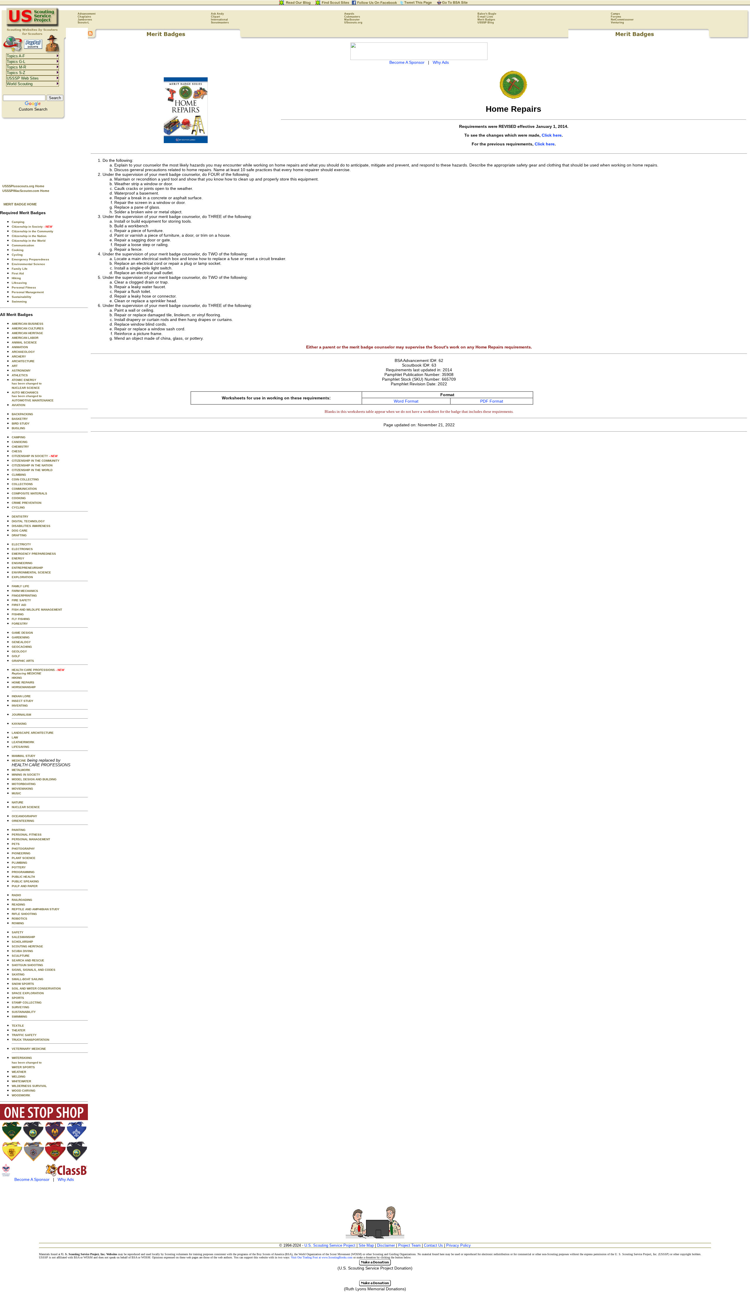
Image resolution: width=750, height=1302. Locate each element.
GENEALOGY (21, 642)
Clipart (215, 16)
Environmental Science (28, 264)
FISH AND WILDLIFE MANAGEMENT (37, 609)
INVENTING (20, 705)
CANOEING (20, 442)
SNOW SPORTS (23, 983)
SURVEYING (20, 1007)
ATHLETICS (20, 375)
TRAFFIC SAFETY (24, 1035)
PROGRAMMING (23, 872)
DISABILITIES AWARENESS (31, 526)
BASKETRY (20, 418)
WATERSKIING (22, 1057)
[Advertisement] (44, 149)
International (219, 19)
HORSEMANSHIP (24, 687)
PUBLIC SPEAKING (25, 881)
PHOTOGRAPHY (23, 848)
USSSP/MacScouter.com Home (25, 191)
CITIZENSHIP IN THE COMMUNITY (35, 460)
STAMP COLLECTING (27, 1002)
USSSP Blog (486, 22)
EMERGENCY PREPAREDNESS (34, 553)
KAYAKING (19, 723)
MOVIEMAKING (22, 788)
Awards (349, 13)
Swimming (19, 301)
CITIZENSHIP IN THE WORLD (32, 470)
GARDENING (21, 637)
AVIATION (18, 405)
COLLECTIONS (22, 484)
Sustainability (21, 296)
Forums (616, 16)
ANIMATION (20, 347)
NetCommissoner (622, 19)
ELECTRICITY (21, 544)
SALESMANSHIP (23, 937)
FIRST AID (19, 605)
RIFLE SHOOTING (24, 913)
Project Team (409, 1245)
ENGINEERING (22, 563)
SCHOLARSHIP (22, 941)
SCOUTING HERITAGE (27, 946)
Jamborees (85, 19)
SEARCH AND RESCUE (28, 960)
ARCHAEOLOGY (23, 351)
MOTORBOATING (24, 784)
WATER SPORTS (23, 1067)
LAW (15, 737)
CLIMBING (19, 474)
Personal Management (28, 292)
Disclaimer (386, 1245)
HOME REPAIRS (23, 682)
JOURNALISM (21, 714)
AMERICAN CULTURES (28, 328)
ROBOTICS (19, 918)
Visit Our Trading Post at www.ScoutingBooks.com (321, 1257)
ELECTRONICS (22, 549)
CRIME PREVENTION (26, 502)
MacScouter (352, 19)
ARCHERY (19, 356)
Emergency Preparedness (30, 259)
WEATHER (19, 1071)
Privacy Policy (458, 1245)
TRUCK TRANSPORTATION (30, 1039)
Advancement (87, 13)
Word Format (406, 401)
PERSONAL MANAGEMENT (31, 839)
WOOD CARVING (23, 1090)
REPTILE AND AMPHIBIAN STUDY (35, 909)
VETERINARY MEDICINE (29, 1048)
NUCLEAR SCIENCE (26, 387)
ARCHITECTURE (23, 361)
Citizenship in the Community (32, 231)
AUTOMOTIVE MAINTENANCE (33, 400)
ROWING (18, 923)
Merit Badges (486, 19)
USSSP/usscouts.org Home (23, 186)
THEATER (18, 1030)
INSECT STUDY (22, 700)
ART (15, 365)
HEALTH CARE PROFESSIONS (38, 671)
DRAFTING (19, 535)
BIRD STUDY (21, 423)
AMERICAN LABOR (25, 337)
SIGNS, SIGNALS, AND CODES (33, 969)
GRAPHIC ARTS (23, 660)
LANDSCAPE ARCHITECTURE (33, 732)
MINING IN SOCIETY (26, 774)
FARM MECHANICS (25, 590)
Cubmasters (352, 16)
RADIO (16, 895)
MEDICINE (19, 760)
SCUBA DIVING (22, 951)
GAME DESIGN (22, 632)
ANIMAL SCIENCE (24, 342)
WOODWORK (21, 1095)
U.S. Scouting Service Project (329, 1245)
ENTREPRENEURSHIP (27, 567)
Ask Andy (217, 13)
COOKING (19, 498)
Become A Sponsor (32, 1179)
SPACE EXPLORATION (28, 993)
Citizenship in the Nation (29, 236)
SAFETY (17, 932)
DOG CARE (20, 530)
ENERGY (18, 558)
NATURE (17, 802)
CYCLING (18, 507)
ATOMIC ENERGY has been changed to (27, 381)
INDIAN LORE (21, 696)
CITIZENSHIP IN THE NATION (32, 465)
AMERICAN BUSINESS (27, 323)
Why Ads (66, 1179)
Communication (23, 245)
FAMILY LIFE (20, 586)
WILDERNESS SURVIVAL (29, 1086)
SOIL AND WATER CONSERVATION (36, 988)
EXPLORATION (22, 577)
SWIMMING (19, 1016)
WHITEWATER (21, 1081)
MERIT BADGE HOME (20, 204)
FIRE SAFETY (21, 600)
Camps (615, 13)
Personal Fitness (24, 287)
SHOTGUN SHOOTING (27, 965)
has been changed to (27, 1062)
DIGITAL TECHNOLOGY (28, 521)
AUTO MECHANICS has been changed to (27, 394)
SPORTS (18, 997)
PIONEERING (21, 853)
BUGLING (18, 428)
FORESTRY (20, 623)
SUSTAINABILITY (24, 1012)
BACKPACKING (22, 414)
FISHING (18, 614)
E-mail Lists (485, 16)
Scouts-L (83, 22)
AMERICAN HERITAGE (27, 333)
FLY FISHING (21, 619)
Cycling (17, 254)
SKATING (18, 974)
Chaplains (84, 16)
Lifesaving (19, 282)
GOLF (16, 656)
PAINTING (18, 830)
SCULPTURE (21, 955)
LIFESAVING (20, 746)
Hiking (16, 278)
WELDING (18, 1076)
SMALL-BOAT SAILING (27, 979)
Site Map (366, 1245)
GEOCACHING (22, 646)
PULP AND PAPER (25, 886)
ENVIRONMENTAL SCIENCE (31, 572)
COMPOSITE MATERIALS (29, 493)
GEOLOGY (19, 651)
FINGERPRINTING (24, 595)
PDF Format (491, 401)
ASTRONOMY (21, 370)
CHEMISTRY (20, 446)
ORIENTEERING (23, 820)
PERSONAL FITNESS (27, 834)
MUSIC (16, 793)
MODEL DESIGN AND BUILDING (34, 779)
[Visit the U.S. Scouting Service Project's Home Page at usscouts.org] (33, 26)
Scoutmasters (220, 22)
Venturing (617, 22)
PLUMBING (19, 862)
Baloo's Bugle (487, 13)
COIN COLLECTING (25, 479)
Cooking (17, 250)
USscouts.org (353, 22)
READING (18, 904)
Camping (18, 222)
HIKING (17, 677)
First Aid (18, 273)
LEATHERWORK (23, 742)
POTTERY (19, 867)
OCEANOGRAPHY (24, 816)
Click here (552, 135)
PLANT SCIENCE (23, 858)
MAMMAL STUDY (23, 756)
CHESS (17, 451)
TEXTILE (18, 1025)
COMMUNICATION (24, 488)
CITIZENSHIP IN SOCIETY (34, 456)
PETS (16, 844)
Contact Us (433, 1245)
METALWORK (21, 770)
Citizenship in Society (32, 226)
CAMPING (18, 437)
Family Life (20, 268)
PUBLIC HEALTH (23, 876)
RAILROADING (22, 899)
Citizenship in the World (28, 240)
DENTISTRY (20, 516)
